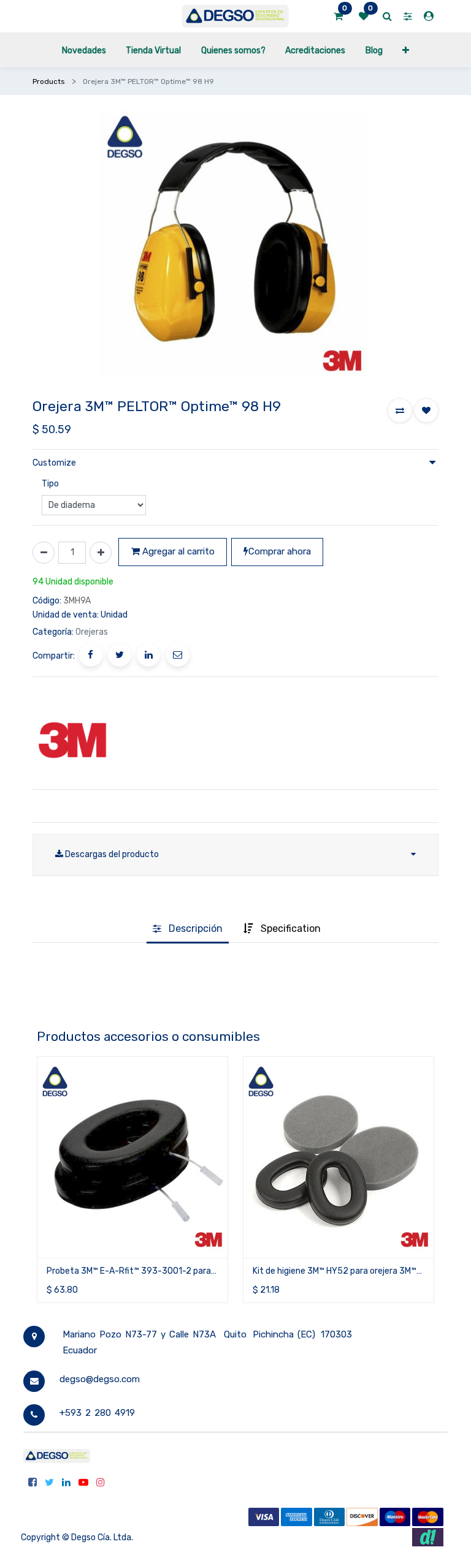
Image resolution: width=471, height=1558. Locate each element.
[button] (406, 50)
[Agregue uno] (101, 553)
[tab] (187, 929)
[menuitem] (84, 50)
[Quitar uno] (44, 553)
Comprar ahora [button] (279, 551)
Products (49, 81)
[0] (338, 16)
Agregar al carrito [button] (177, 551)
